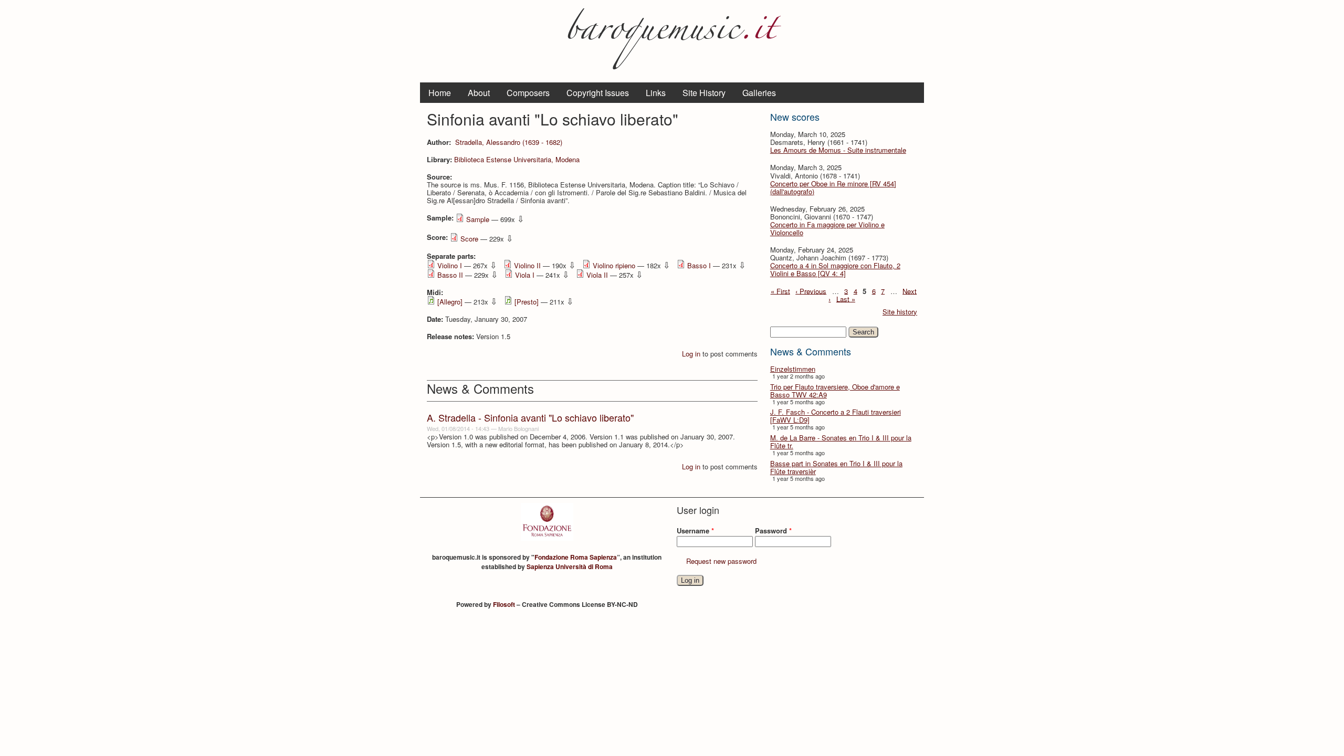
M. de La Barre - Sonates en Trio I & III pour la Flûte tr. (840, 441)
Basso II (450, 275)
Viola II (597, 275)
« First (780, 291)
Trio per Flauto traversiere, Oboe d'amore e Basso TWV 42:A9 (835, 390)
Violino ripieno (614, 265)
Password (773, 530)
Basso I (699, 265)
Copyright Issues (597, 93)
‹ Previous (810, 291)
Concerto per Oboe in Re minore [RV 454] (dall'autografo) (833, 187)
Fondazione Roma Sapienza (575, 557)
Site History (704, 93)
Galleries (759, 93)
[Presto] (526, 302)
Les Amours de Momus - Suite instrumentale (838, 150)
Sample (477, 219)
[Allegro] (450, 302)
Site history (900, 312)
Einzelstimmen (792, 369)
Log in (691, 354)
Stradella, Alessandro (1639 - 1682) (508, 142)
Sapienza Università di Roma (570, 566)
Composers (528, 93)
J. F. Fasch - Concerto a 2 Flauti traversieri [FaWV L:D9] (835, 416)
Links (656, 93)
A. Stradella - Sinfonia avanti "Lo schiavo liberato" (530, 417)
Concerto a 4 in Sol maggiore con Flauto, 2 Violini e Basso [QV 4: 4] (835, 269)
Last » (845, 298)
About (479, 93)
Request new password (721, 561)
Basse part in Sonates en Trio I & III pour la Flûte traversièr (836, 467)
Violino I (449, 265)
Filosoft (504, 604)
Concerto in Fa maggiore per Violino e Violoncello (827, 228)
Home (439, 93)
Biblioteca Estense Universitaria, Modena (517, 159)
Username (695, 530)
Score (469, 239)
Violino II (527, 265)
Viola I (524, 275)
